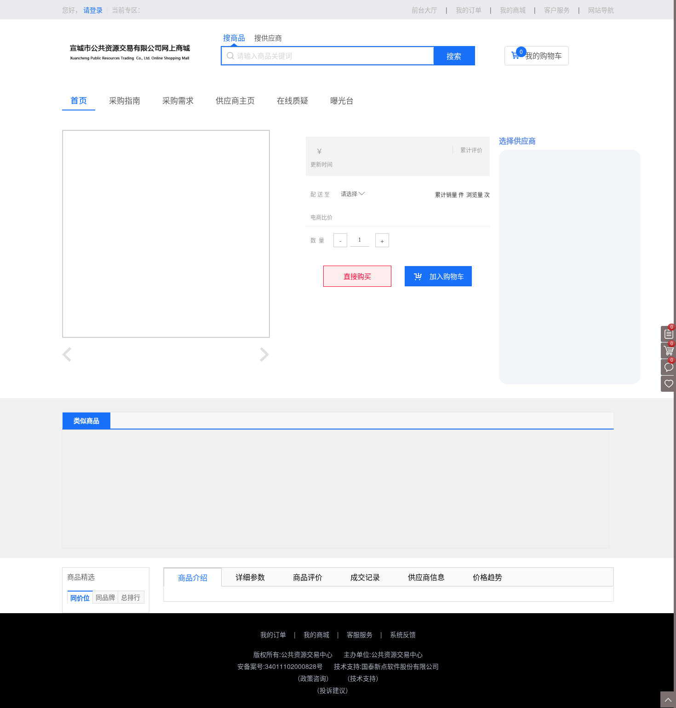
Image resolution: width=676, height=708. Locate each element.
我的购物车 (543, 55)
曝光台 (342, 100)
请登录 (93, 9)
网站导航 (601, 9)
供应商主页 (235, 100)
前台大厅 (424, 9)
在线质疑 (292, 100)
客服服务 (359, 634)
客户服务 (557, 9)
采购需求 (178, 100)
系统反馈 (403, 634)
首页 (78, 100)
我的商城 (316, 634)
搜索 (454, 56)
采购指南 (124, 100)
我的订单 (273, 634)
